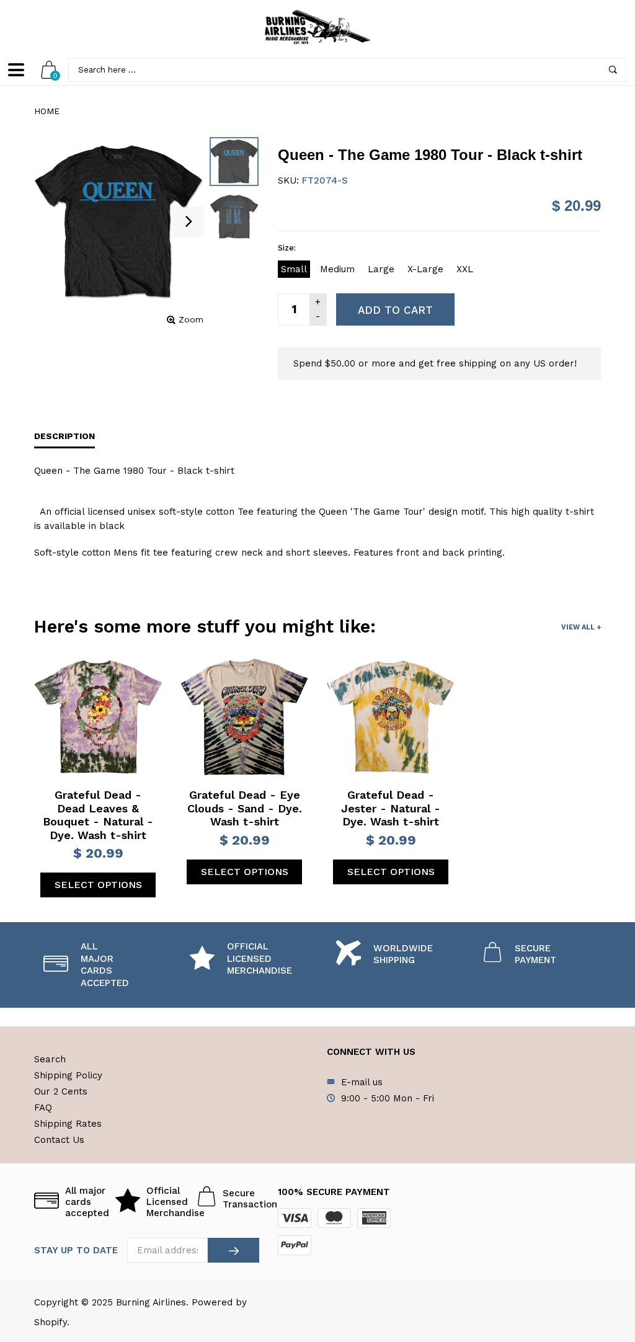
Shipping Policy (68, 1075)
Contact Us (59, 1139)
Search (50, 1059)
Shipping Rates (68, 1123)
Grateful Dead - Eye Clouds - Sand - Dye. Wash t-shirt (244, 808)
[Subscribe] (233, 1250)
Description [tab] (64, 436)
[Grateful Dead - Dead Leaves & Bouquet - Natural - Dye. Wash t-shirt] (98, 717)
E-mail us (362, 1082)
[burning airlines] (317, 27)
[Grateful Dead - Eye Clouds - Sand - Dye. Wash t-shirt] (244, 717)
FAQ (43, 1107)
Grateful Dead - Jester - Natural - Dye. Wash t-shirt (390, 808)
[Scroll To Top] (600, 1259)
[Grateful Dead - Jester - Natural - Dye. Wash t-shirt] (391, 717)
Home (47, 111)
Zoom (191, 319)
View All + (581, 627)
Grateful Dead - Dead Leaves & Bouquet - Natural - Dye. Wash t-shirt (98, 815)
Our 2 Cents (60, 1091)
